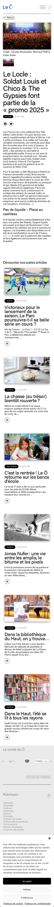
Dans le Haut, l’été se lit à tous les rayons (25, 715)
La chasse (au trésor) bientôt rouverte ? (25, 398)
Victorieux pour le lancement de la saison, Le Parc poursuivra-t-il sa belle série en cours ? (26, 315)
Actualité (8, 805)
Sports (7, 813)
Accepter (27, 881)
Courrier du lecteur (14, 829)
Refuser (27, 889)
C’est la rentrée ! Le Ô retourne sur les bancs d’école (26, 476)
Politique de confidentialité (38, 903)
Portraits (8, 816)
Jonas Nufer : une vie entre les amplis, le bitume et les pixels (25, 557)
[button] (49, 838)
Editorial (8, 802)
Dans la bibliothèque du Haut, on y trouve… (26, 636)
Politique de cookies (13, 903)
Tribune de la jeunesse (15, 821)
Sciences (8, 810)
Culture (7, 808)
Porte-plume (10, 824)
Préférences (27, 897)
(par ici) (7, 235)
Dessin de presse (12, 827)
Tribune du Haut (12, 818)
